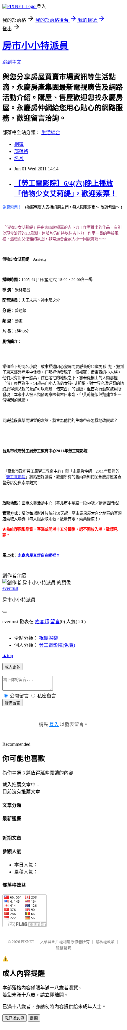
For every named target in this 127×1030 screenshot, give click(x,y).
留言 (55, 621)
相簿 (19, 144)
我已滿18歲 (14, 1018)
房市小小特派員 (35, 45)
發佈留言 (12, 703)
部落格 (21, 151)
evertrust (10, 588)
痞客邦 (42, 621)
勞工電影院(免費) (57, 645)
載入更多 (12, 667)
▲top (7, 655)
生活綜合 (50, 132)
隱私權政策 (105, 941)
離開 (34, 1018)
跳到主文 (11, 62)
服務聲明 (63, 948)
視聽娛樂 (48, 638)
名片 (19, 158)
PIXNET (27, 941)
